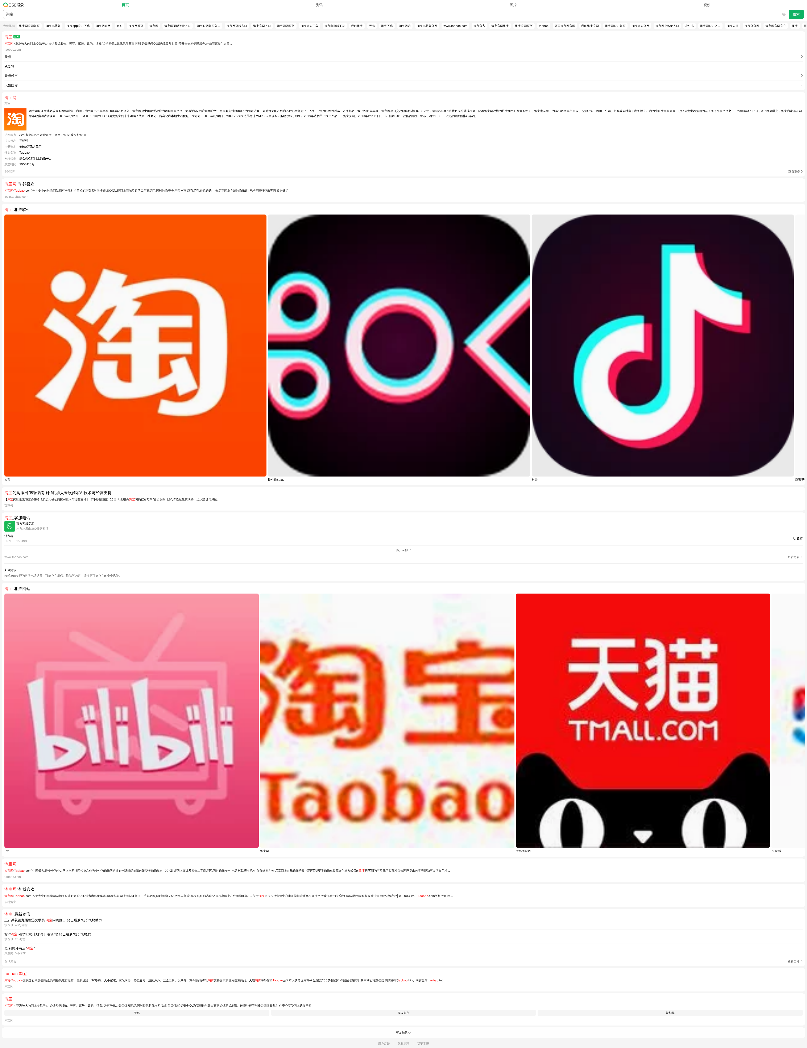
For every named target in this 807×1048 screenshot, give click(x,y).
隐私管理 (403, 1043)
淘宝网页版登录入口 (177, 26)
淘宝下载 (387, 26)
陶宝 (795, 26)
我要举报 (423, 1043)
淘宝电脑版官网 (427, 26)
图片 (513, 5)
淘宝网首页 (136, 26)
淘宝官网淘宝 (500, 26)
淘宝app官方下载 (78, 26)
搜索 (796, 14)
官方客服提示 (25, 523)
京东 (120, 26)
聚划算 (670, 1013)
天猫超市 (403, 1013)
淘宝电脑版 (53, 26)
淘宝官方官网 (640, 26)
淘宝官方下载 (309, 26)
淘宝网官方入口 (710, 26)
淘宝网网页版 (286, 26)
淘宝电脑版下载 (334, 26)
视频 (707, 5)
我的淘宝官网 (590, 26)
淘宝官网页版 (524, 26)
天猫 (372, 26)
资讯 (319, 5)
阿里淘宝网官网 (565, 26)
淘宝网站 (405, 26)
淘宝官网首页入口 (208, 26)
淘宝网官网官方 (775, 26)
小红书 (689, 26)
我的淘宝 (357, 26)
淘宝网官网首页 (29, 26)
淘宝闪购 (732, 26)
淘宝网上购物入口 (667, 26)
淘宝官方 (479, 26)
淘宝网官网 (103, 26)
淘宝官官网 (752, 26)
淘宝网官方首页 (615, 26)
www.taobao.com (455, 26)
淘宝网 (153, 26)
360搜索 (14, 5)
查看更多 (794, 171)
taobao (544, 26)
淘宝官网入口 (262, 26)
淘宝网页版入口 (237, 26)
